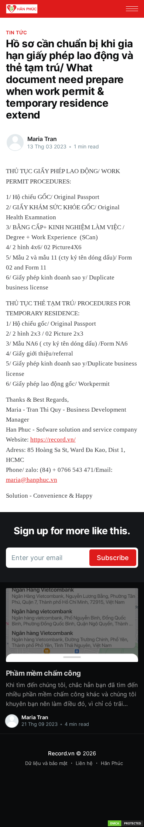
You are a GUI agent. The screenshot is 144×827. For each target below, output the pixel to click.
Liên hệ (84, 763)
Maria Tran (42, 139)
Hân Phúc (112, 763)
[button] (132, 9)
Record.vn (61, 753)
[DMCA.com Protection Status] (125, 823)
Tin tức (16, 32)
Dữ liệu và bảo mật (46, 763)
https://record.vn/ (53, 439)
